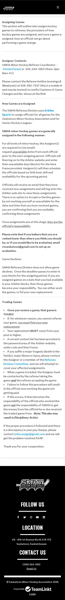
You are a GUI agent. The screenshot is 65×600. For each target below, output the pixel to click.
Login (32, 593)
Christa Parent (12, 69)
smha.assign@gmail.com (29, 434)
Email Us (31, 568)
